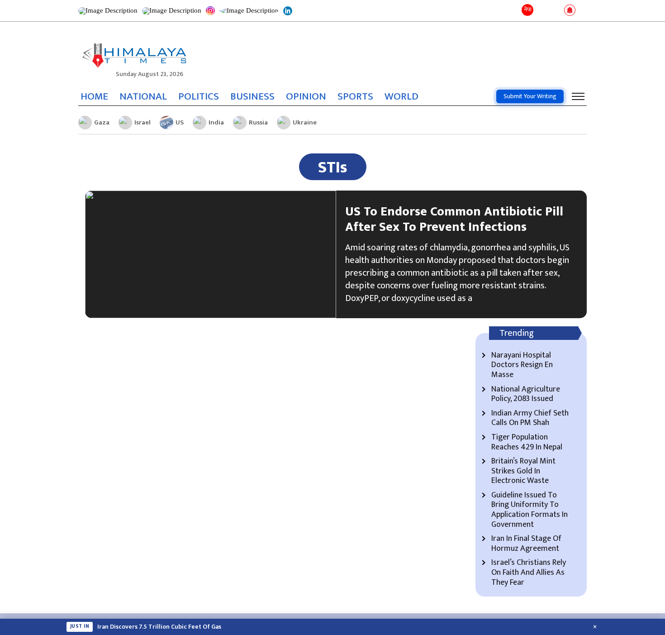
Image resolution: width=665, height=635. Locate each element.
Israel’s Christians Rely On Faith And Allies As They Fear (528, 572)
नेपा (528, 9)
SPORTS (355, 96)
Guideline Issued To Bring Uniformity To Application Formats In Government (529, 510)
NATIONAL (143, 96)
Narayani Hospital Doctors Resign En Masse (522, 365)
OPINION (306, 96)
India (216, 122)
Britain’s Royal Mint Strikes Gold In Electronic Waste (523, 471)
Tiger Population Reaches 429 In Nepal (526, 442)
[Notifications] (569, 10)
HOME (94, 96)
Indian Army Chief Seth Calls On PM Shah (530, 418)
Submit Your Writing (530, 96)
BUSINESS (252, 96)
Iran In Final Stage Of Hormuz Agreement (526, 544)
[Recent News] (542, 10)
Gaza (101, 122)
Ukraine (305, 122)
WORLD (401, 96)
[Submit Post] (555, 11)
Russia (258, 122)
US (180, 122)
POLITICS (198, 96)
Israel (142, 122)
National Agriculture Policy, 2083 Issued (525, 394)
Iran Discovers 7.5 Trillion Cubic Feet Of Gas (159, 627)
